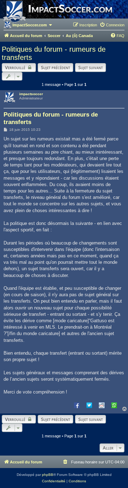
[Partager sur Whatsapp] (114, 405)
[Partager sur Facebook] (76, 405)
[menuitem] (112, 25)
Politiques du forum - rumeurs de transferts (54, 53)
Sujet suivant (90, 67)
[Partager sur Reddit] (101, 405)
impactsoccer (31, 94)
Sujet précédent (55, 67)
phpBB (47, 475)
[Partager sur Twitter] (89, 405)
